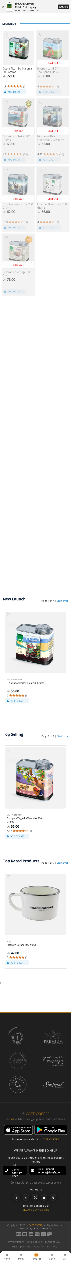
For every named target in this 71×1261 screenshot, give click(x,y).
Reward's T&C (42, 1246)
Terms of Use (34, 1241)
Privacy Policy (16, 1241)
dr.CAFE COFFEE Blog (36, 1209)
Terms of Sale (53, 1241)
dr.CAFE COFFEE (49, 1139)
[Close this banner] (3, 6)
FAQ (55, 1246)
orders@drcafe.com (50, 1172)
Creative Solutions (42, 1228)
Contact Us (17, 1182)
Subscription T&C (21, 1246)
